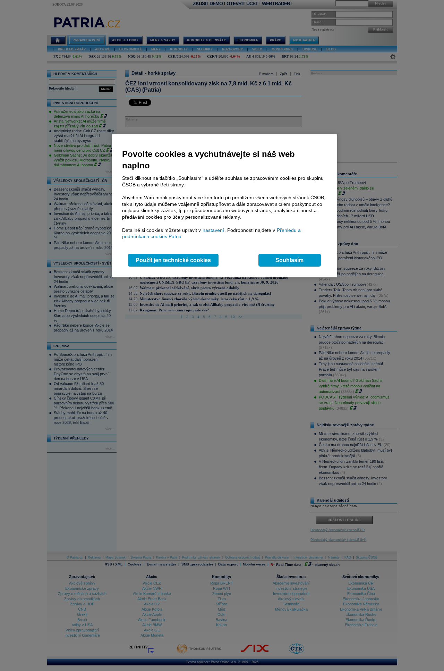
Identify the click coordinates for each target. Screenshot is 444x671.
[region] (224, 206)
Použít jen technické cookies (173, 260)
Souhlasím (289, 260)
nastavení (213, 230)
